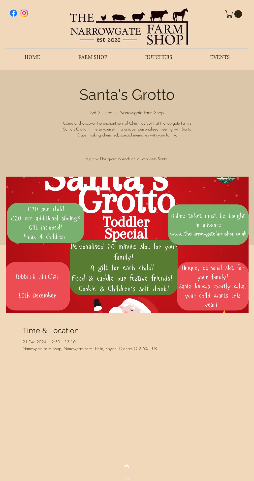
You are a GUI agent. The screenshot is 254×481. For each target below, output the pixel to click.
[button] (234, 14)
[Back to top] (126, 465)
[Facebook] (13, 13)
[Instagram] (24, 13)
